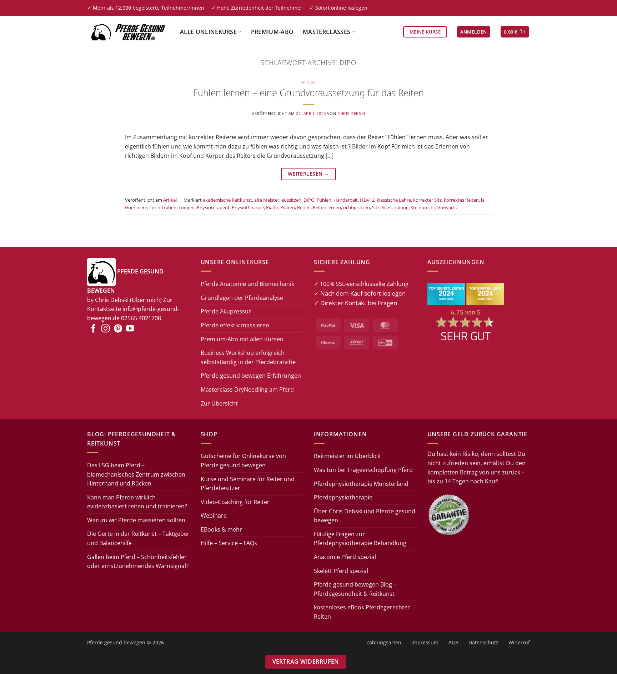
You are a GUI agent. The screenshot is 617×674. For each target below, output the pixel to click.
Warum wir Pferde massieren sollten (136, 520)
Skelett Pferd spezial (341, 571)
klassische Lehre (394, 200)
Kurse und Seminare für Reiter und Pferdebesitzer (248, 483)
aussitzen (291, 200)
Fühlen (324, 200)
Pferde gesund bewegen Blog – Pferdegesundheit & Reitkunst (355, 589)
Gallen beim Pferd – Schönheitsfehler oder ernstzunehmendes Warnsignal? (138, 561)
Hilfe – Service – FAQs (229, 543)
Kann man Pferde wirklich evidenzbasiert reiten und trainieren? (137, 501)
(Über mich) (146, 300)
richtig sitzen (356, 207)
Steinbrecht (423, 207)
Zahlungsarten (383, 642)
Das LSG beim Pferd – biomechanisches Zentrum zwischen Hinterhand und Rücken (136, 474)
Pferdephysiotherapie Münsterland (361, 484)
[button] (473, 32)
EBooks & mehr (221, 529)
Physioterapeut (213, 207)
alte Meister (266, 200)
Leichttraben (162, 207)
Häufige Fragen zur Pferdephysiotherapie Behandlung (360, 538)
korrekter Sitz (427, 200)
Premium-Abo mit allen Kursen (242, 339)
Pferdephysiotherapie (343, 497)
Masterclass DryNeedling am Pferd (247, 389)
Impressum (424, 642)
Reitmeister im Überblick (347, 456)
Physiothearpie (248, 207)
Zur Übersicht (219, 403)
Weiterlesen (308, 173)
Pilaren (287, 207)
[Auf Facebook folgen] (93, 329)
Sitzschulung (395, 207)
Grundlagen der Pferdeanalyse (242, 298)
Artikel (309, 82)
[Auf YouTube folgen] (130, 329)
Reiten (304, 207)
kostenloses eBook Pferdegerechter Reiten (362, 611)
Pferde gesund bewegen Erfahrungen (251, 375)
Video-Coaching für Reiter (235, 502)
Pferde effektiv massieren (235, 325)
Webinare (214, 515)
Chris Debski (351, 113)
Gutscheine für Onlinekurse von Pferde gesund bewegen (243, 460)
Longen (187, 207)
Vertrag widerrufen (305, 661)
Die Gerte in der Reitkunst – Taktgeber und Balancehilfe (138, 538)
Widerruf (519, 642)
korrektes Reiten (461, 200)
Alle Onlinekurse (208, 32)
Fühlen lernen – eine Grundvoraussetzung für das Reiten (308, 92)
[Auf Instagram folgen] (105, 329)
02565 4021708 (141, 318)
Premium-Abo (272, 32)
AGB (453, 642)
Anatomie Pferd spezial (345, 557)
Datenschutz (483, 642)
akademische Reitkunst (227, 200)
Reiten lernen (327, 207)
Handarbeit (345, 200)
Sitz (376, 207)
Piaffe (272, 207)
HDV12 (367, 200)
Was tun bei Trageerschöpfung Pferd (363, 470)
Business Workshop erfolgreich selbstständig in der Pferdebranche (248, 357)
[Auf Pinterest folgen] (118, 329)
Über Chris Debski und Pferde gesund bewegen (364, 515)
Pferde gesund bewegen (116, 642)
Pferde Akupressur (226, 311)
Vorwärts (447, 207)
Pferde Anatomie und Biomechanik (247, 284)
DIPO (309, 200)
